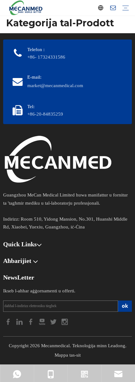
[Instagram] (65, 321)
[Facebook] (8, 321)
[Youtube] (42, 321)
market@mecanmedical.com (55, 85)
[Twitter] (54, 321)
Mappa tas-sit (68, 355)
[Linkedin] (20, 321)
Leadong (116, 345)
